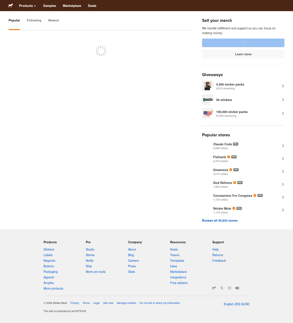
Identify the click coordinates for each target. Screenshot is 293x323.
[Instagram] (229, 288)
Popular (14, 20)
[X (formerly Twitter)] (222, 288)
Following (34, 20)
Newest (53, 20)
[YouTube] (237, 288)
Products (26, 5)
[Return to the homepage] (11, 5)
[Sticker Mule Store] (214, 288)
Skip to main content (3, 3)
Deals (92, 5)
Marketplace (72, 5)
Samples (49, 5)
